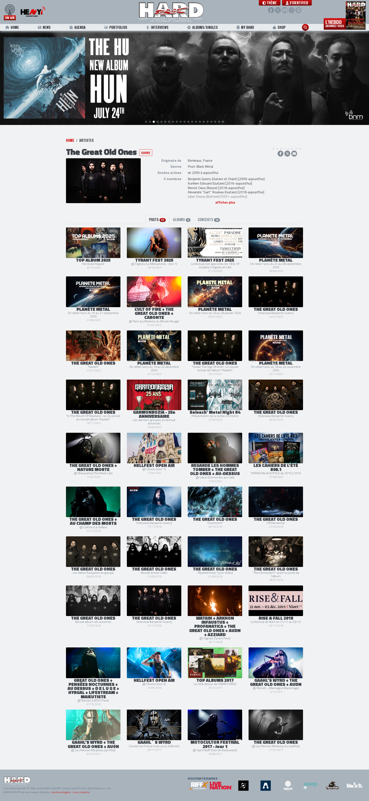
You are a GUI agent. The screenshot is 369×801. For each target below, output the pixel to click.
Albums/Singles (205, 27)
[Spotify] (298, 10)
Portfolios (118, 27)
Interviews (159, 27)
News (47, 27)
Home (15, 27)
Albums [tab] (181, 219)
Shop (282, 27)
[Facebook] (271, 10)
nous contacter (81, 792)
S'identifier (298, 2)
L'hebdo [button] (334, 23)
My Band (247, 27)
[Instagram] (291, 10)
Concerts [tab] (208, 219)
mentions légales (60, 792)
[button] (269, 3)
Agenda (80, 27)
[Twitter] (278, 10)
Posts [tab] (156, 219)
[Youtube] (285, 10)
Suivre (145, 152)
